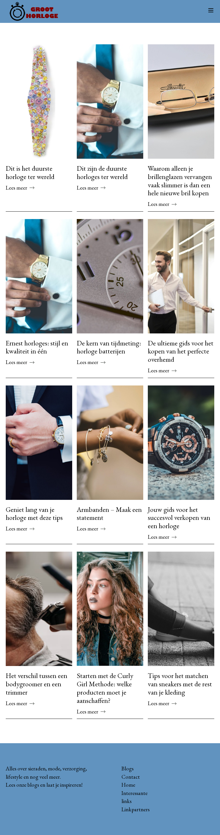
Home (128, 784)
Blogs (127, 768)
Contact (130, 776)
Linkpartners (135, 809)
